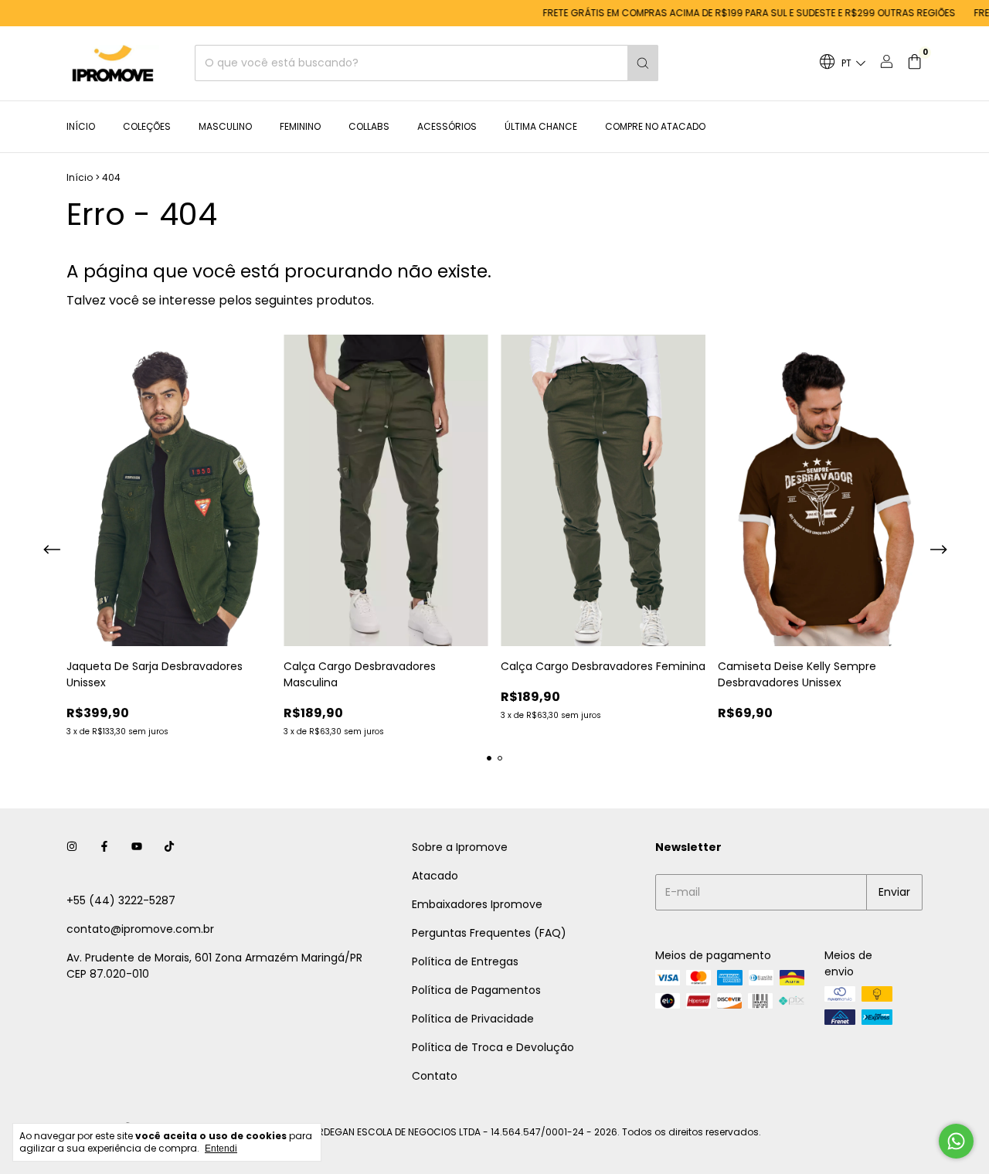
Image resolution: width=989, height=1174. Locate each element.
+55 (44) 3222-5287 (120, 900)
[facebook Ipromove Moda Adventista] (104, 847)
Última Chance (541, 126)
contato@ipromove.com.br (140, 929)
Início (80, 126)
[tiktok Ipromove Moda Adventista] (169, 847)
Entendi (221, 1148)
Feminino (300, 126)
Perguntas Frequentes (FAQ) (489, 933)
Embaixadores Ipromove (477, 904)
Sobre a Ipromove (460, 847)
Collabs (368, 126)
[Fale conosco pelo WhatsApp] (956, 1141)
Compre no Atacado (655, 126)
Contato (434, 1076)
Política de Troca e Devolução (493, 1047)
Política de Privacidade (473, 1018)
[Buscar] (642, 64)
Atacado (435, 875)
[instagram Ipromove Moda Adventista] (71, 847)
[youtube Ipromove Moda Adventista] (136, 847)
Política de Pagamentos (476, 990)
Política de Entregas (465, 961)
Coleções (147, 126)
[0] (914, 63)
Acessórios (447, 126)
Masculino (225, 126)
